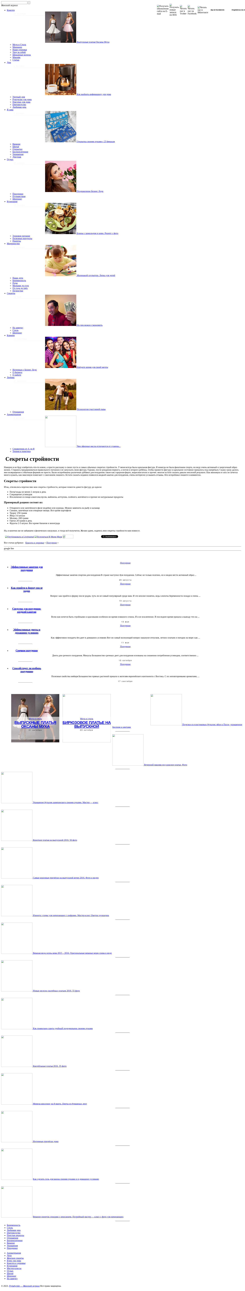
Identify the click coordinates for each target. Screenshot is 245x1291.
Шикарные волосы (21, 55)
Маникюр (17, 47)
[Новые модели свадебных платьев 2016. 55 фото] (17, 991)
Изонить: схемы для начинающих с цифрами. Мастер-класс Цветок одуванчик (71, 915)
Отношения (18, 412)
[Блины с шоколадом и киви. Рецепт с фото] (61, 233)
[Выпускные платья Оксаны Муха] (61, 42)
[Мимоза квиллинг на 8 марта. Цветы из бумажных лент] (17, 1104)
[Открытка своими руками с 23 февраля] (61, 141)
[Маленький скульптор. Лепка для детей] (61, 275)
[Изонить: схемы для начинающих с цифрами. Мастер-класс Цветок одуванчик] (17, 915)
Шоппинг (17, 199)
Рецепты (16, 241)
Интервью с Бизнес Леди (24, 370)
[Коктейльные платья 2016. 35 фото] (17, 1066)
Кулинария (12, 201)
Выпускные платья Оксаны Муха (93, 42)
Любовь (10, 377)
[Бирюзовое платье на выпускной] (87, 741)
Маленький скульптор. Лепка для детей (96, 275)
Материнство (13, 243)
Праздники (17, 194)
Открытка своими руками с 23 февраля (96, 141)
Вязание (16, 144)
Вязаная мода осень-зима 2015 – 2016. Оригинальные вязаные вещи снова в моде (72, 953)
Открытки (17, 149)
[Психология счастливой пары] (60, 409)
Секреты (11, 293)
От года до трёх (20, 288)
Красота (11, 10)
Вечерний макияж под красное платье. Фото (165, 765)
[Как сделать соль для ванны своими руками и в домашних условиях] (16, 1179)
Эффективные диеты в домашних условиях (26, 631)
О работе (16, 375)
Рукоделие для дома (22, 99)
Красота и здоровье (34, 543)
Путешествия (18, 196)
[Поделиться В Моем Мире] (48, 537)
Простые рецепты (15, 1235)
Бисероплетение (20, 152)
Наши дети (17, 278)
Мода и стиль (35, 718)
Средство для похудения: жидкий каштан (26, 610)
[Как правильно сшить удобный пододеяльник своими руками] (17, 1028)
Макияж (16, 57)
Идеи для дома (14, 1260)
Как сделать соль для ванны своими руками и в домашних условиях (66, 1179)
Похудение (51, 543)
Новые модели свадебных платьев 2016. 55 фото (56, 991)
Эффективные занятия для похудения (27, 568)
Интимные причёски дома (45, 1141)
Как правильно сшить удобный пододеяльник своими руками (63, 1028)
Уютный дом (18, 97)
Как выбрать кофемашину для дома (94, 94)
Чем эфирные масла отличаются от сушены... (99, 446)
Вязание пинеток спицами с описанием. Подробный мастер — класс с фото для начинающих (78, 1217)
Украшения (17, 154)
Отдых (10, 159)
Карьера (11, 335)
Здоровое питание (21, 236)
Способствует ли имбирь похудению (26, 670)
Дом (9, 62)
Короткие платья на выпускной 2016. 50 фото (55, 840)
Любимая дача (19, 107)
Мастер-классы (14, 1268)
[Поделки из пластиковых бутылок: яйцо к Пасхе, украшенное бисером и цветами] (166, 724)
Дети (9, 1255)
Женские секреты (15, 1258)
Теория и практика (21, 451)
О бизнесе (17, 372)
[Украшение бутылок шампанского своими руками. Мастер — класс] (17, 802)
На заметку (17, 327)
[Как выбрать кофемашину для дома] (61, 94)
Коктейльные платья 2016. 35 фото (49, 1066)
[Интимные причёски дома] (17, 1141)
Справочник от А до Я (23, 449)
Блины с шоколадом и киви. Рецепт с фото (97, 233)
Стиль (15, 330)
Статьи (15, 60)
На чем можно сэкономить (90, 325)
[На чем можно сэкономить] (61, 325)
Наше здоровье (19, 49)
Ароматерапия (14, 414)
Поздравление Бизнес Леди (90, 191)
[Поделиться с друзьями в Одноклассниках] (68, 537)
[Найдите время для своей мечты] (61, 367)
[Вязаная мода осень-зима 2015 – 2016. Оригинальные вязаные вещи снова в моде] (17, 953)
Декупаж (16, 157)
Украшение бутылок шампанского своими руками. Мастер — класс (65, 802)
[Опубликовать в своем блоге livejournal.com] (19, 537)
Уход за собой (19, 52)
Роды (15, 283)
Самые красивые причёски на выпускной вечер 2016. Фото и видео (66, 878)
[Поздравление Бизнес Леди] (61, 191)
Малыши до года (20, 285)
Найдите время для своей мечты (92, 367)
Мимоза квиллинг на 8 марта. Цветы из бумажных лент (60, 1104)
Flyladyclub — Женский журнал (24, 1286)
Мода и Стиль (19, 44)
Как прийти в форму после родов (27, 589)
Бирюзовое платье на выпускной (87, 724)
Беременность (19, 280)
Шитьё (15, 146)
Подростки (17, 291)
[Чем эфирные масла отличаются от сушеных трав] (61, 446)
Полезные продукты (22, 238)
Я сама (10, 109)
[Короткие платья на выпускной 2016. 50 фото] (17, 840)
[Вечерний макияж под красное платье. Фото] (128, 765)
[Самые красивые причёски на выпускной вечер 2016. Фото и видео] (17, 878)
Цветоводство (19, 104)
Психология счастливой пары (91, 409)
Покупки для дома (21, 102)
